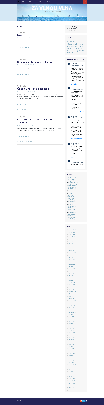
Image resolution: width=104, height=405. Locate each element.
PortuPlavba (71, 198)
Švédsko (72, 52)
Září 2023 (71, 248)
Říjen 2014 (71, 387)
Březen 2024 (72, 239)
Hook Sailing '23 (72, 177)
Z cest (29, 1)
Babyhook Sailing (72, 184)
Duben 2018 (72, 319)
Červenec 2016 (72, 351)
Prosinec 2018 (72, 312)
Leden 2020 (71, 289)
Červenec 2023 (72, 252)
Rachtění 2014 (71, 214)
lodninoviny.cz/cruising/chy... (77, 111)
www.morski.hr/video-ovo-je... (76, 138)
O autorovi (47, 1)
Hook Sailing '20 (72, 187)
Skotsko (69, 51)
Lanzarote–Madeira (73, 182)
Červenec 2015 (72, 374)
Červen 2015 (72, 376)
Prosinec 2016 (72, 339)
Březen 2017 (72, 332)
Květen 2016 (72, 353)
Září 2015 (71, 371)
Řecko (68, 52)
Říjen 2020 (71, 278)
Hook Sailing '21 (72, 185)
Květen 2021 (72, 271)
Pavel (19, 37)
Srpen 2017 (71, 326)
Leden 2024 (71, 243)
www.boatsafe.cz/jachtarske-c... (77, 156)
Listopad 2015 (72, 367)
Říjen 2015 (71, 369)
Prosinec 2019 (72, 291)
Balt (31, 52)
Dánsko (81, 44)
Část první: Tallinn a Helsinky (34, 60)
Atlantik (69, 41)
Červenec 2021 (72, 266)
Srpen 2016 (71, 348)
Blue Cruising (71, 217)
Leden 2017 (71, 337)
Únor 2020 (71, 287)
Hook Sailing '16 (72, 206)
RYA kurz (70, 192)
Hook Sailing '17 (72, 200)
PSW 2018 (70, 195)
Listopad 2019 (72, 294)
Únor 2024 (71, 241)
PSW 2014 (70, 215)
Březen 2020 (72, 284)
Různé (40, 1)
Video (73, 50)
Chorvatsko (73, 43)
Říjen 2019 (71, 296)
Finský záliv (71, 196)
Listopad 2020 (72, 275)
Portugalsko (77, 48)
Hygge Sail (71, 181)
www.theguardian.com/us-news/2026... (77, 83)
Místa (83, 46)
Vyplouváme (26, 52)
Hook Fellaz (71, 211)
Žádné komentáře (33, 37)
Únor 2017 (71, 335)
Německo (70, 48)
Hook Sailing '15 (72, 212)
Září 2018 (71, 314)
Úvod (21, 34)
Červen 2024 (72, 232)
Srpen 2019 (71, 298)
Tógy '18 (70, 193)
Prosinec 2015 (72, 364)
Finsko (33, 52)
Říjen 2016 (71, 344)
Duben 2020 (72, 282)
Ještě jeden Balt (72, 179)
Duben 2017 (72, 330)
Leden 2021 (71, 273)
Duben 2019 (72, 305)
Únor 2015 (71, 385)
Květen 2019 (72, 303)
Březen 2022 (72, 259)
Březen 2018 (72, 321)
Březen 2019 (72, 307)
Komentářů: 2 (33, 91)
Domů (23, 1)
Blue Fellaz (71, 203)
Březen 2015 (72, 383)
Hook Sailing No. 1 (72, 219)
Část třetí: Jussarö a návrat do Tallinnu (35, 120)
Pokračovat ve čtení (23, 47)
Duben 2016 (72, 355)
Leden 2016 (71, 362)
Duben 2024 (72, 236)
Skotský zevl (71, 190)
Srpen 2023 (71, 250)
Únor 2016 (71, 360)
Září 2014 (71, 390)
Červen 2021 (72, 268)
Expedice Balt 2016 (73, 201)
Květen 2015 (72, 378)
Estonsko (37, 52)
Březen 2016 (72, 358)
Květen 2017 (72, 328)
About (34, 1)
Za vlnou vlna (52, 8)
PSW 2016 (70, 204)
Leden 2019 (71, 310)
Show (82, 48)
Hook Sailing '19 (72, 188)
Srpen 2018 (71, 316)
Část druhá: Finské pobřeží (33, 87)
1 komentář (31, 64)
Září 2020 (71, 280)
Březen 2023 (72, 255)
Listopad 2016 (72, 342)
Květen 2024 (72, 234)
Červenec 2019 (72, 300)
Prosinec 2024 (72, 229)
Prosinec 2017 (72, 323)
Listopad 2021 (72, 264)
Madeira (80, 46)
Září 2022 (71, 257)
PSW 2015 (70, 207)
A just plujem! (71, 209)
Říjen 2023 (71, 246)
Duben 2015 (72, 380)
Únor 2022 (71, 262)
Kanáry (76, 46)
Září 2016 (71, 346)
